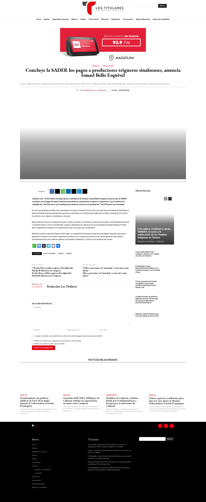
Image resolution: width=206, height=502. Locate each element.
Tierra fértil (108, 66)
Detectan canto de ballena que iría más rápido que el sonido (147, 315)
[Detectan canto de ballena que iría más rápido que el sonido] (168, 315)
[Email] (74, 191)
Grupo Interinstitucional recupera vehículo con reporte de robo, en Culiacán (147, 254)
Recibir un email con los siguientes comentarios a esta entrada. (57, 341)
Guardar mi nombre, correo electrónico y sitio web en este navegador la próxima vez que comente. (68, 336)
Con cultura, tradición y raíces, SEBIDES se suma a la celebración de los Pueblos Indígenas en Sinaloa (154, 233)
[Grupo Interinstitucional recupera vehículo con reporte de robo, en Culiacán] (168, 254)
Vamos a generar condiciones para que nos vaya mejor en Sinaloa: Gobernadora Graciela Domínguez (166, 401)
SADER (68, 253)
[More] (90, 191)
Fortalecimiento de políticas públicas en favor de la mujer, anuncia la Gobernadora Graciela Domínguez (146, 300)
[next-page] (170, 198)
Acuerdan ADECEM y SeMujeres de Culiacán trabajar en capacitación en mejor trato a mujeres (81, 400)
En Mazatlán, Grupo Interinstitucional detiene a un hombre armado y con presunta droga (147, 269)
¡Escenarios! (111, 395)
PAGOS (61, 253)
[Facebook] (41, 8)
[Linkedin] (68, 191)
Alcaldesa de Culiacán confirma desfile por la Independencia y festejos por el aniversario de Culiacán (122, 401)
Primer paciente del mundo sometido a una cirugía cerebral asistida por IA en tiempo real (146, 284)
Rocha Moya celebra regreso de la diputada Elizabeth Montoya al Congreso (51, 274)
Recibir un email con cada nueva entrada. (49, 344)
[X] (53, 8)
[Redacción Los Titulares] (78, 90)
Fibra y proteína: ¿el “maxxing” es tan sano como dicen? (105, 274)
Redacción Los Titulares (95, 90)
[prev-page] (165, 198)
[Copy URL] (84, 191)
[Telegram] (79, 191)
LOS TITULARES (49, 253)
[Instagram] (47, 8)
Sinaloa (95, 66)
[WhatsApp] (63, 191)
